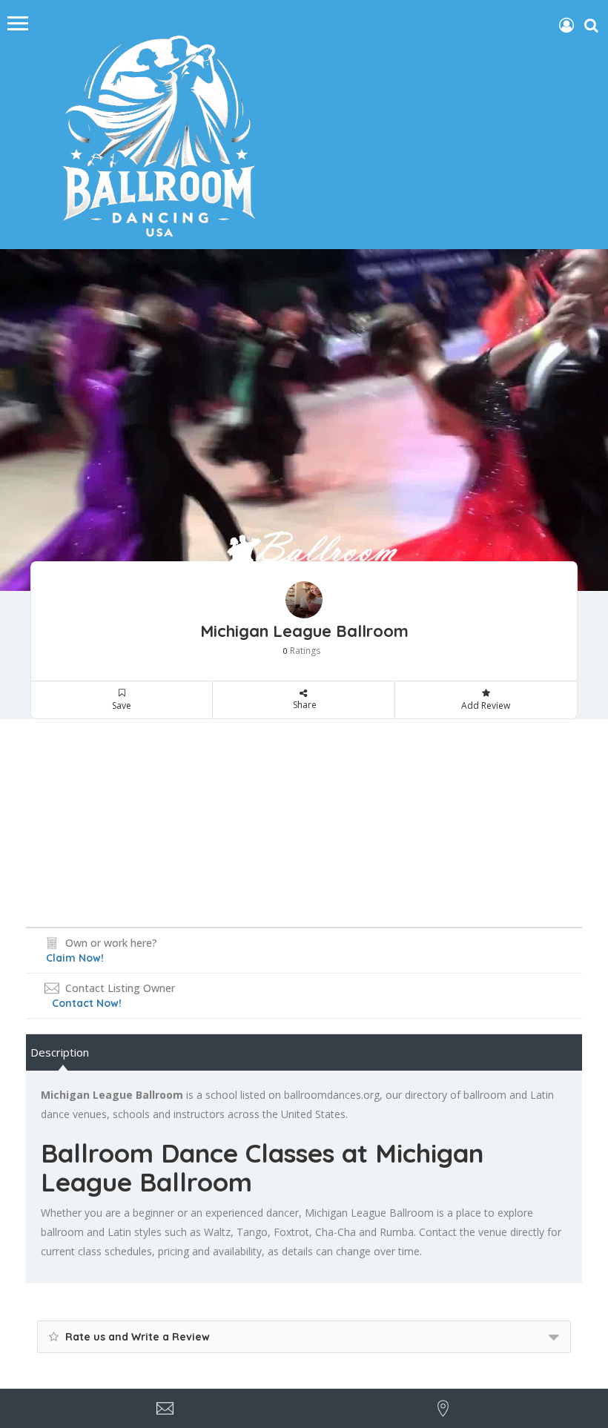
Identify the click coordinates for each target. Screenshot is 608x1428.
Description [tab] (59, 1052)
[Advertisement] (304, 823)
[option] (304, 420)
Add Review (485, 705)
